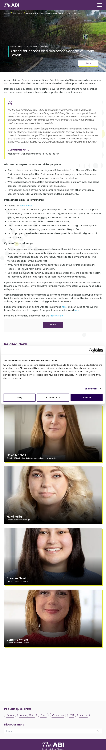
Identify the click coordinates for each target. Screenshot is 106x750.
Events (10, 715)
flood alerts (25, 205)
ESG (72, 715)
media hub (18, 13)
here (64, 306)
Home (7, 13)
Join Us (83, 715)
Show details (91, 389)
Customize (51, 397)
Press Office (56, 315)
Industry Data (27, 715)
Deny (19, 397)
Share (88, 63)
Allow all (86, 397)
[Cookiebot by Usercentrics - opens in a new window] (91, 350)
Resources (57, 715)
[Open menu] (99, 5)
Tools (43, 715)
